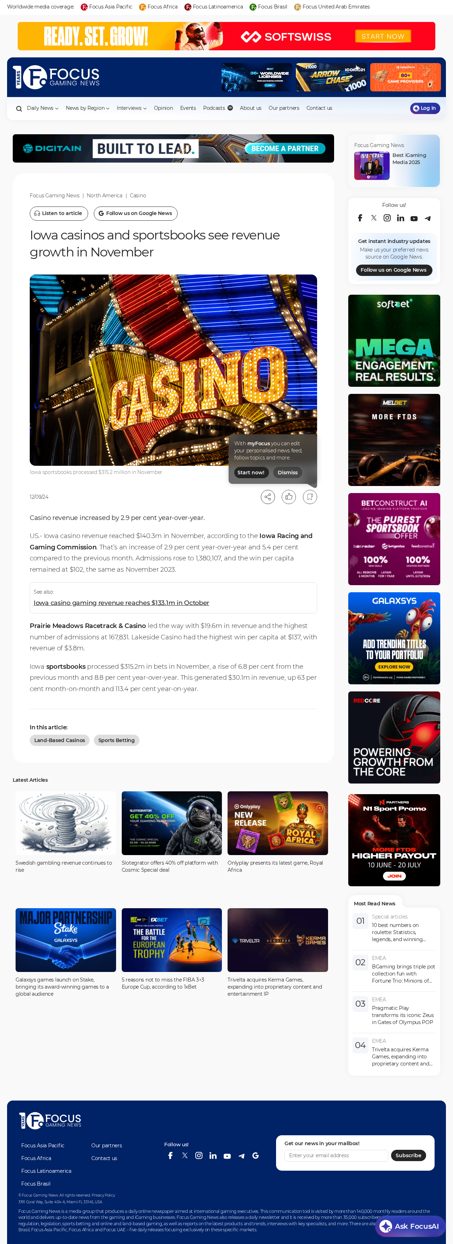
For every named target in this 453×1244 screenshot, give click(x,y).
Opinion (163, 108)
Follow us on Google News (393, 270)
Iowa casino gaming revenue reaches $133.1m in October (121, 603)
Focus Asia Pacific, (50, 1229)
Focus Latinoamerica (46, 1171)
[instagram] (387, 217)
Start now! (250, 472)
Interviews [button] (129, 108)
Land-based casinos (59, 740)
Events (188, 108)
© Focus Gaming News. (38, 1195)
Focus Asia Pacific (42, 1145)
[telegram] (427, 217)
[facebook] (360, 217)
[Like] (289, 497)
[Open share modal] (268, 497)
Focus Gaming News (54, 195)
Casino (138, 195)
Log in (428, 108)
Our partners (284, 108)
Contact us (319, 108)
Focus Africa (36, 1158)
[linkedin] (400, 217)
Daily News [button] (40, 108)
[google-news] (255, 1155)
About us (251, 108)
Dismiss (288, 472)
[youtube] (414, 217)
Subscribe (409, 1155)
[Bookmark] (310, 497)
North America (104, 195)
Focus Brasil (36, 1184)
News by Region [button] (85, 108)
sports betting (116, 740)
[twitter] (373, 217)
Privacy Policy (103, 1195)
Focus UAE (114, 1229)
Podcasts (214, 108)
